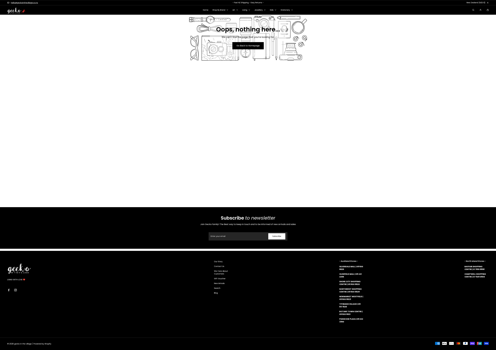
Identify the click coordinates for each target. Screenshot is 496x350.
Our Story (218, 261)
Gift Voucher (220, 278)
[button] (488, 10)
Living (244, 10)
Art (234, 10)
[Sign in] (480, 10)
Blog (216, 293)
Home (205, 10)
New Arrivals (219, 283)
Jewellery (258, 10)
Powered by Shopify (42, 344)
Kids (271, 10)
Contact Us (219, 266)
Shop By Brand (218, 10)
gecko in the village (23, 344)
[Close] (488, 3)
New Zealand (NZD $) (476, 2)
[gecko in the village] (15, 10)
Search (217, 288)
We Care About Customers (221, 272)
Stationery (285, 10)
